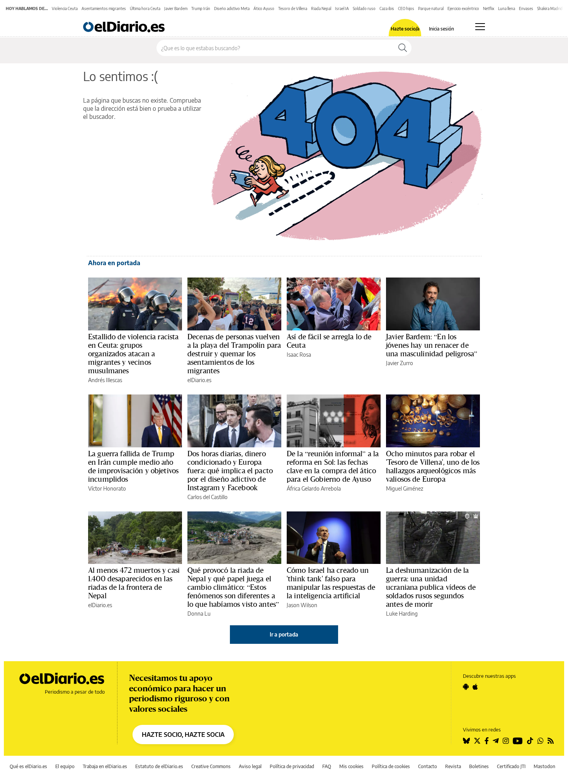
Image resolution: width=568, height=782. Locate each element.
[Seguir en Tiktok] (530, 740)
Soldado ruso (364, 8)
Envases (526, 8)
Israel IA (342, 8)
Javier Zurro (399, 363)
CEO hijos (406, 8)
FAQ (326, 766)
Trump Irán (200, 8)
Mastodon (544, 766)
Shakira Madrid (550, 8)
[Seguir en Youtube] (518, 740)
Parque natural (431, 8)
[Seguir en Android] (466, 686)
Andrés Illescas (105, 380)
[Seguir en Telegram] (496, 740)
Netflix (488, 8)
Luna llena (506, 8)
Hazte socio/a (405, 29)
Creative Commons (211, 766)
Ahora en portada (114, 263)
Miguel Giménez (404, 488)
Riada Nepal (321, 8)
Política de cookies (391, 766)
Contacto (427, 766)
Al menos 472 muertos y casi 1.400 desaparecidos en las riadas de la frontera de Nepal (134, 582)
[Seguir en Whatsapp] (540, 740)
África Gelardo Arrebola (314, 488)
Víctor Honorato (107, 488)
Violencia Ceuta (65, 8)
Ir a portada (284, 634)
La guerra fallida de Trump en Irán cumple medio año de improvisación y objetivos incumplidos (133, 466)
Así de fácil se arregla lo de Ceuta (329, 341)
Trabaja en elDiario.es (105, 766)
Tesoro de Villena (292, 8)
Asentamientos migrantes (104, 8)
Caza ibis (386, 8)
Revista (453, 766)
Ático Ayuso (263, 8)
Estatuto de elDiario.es (159, 766)
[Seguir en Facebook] (487, 740)
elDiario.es (199, 380)
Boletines (479, 766)
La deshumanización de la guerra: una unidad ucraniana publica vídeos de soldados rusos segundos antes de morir (431, 587)
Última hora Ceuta (145, 8)
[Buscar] (403, 48)
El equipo (65, 766)
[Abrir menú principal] (480, 26)
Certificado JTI (511, 766)
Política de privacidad (292, 766)
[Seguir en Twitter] (477, 740)
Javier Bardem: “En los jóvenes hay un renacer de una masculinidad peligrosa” (431, 345)
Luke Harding (402, 613)
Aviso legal (250, 766)
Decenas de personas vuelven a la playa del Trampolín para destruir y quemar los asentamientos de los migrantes (234, 353)
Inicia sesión (441, 29)
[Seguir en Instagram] (506, 740)
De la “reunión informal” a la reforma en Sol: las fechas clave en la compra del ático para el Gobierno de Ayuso (333, 466)
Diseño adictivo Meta (232, 8)
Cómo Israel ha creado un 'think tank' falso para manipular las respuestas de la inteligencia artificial (331, 582)
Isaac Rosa (299, 354)
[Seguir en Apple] (475, 686)
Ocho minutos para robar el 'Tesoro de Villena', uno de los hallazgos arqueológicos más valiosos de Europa (433, 466)
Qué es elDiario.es (28, 766)
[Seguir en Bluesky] (466, 740)
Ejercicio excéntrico (463, 8)
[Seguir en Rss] (551, 740)
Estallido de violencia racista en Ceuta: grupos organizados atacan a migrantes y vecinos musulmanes (133, 353)
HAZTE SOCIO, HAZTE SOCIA (183, 734)
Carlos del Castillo (207, 497)
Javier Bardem (175, 8)
